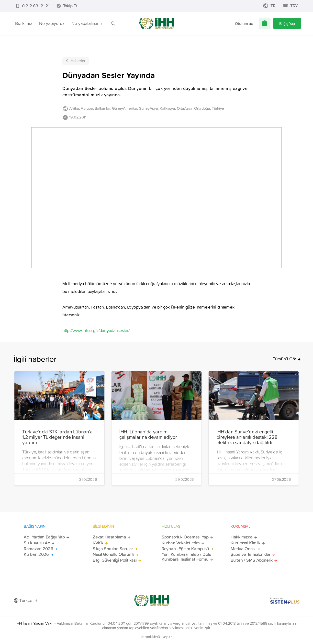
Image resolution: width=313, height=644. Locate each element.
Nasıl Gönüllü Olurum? (113, 554)
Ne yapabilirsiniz (87, 23)
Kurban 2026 (36, 554)
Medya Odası (243, 548)
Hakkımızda (242, 537)
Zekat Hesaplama (109, 537)
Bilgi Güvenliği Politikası (115, 560)
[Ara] (113, 23)
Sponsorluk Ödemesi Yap (185, 537)
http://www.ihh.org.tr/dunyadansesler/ (95, 330)
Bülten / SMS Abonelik (252, 560)
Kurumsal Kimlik (245, 542)
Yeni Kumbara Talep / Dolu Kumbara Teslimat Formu (186, 557)
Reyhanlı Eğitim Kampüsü (185, 548)
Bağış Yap (287, 23)
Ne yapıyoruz (52, 23)
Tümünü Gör (284, 358)
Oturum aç (244, 23)
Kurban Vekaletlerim (181, 542)
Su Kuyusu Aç (37, 542)
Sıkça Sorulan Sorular (113, 548)
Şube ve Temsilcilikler (250, 554)
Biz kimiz (23, 23)
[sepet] (264, 23)
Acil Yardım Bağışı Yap (44, 537)
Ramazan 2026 (38, 548)
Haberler (78, 60)
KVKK (98, 542)
